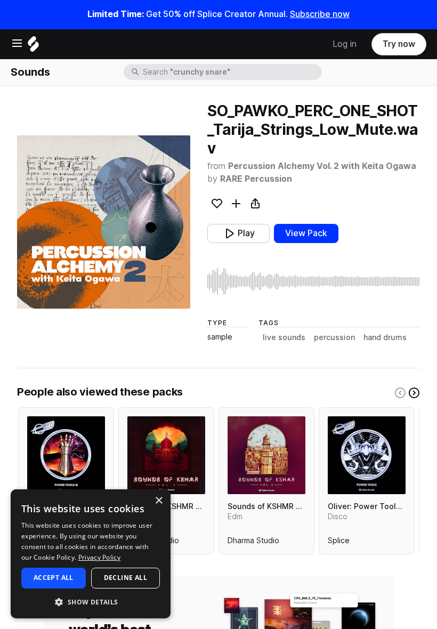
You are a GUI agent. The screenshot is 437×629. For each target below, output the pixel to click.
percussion (334, 337)
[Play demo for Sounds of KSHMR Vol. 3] (166, 455)
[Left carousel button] (400, 393)
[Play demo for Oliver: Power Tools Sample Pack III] (66, 455)
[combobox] (231, 72)
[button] (90, 601)
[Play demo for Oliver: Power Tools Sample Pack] (366, 455)
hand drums (385, 337)
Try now (399, 44)
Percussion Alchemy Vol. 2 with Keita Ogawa (322, 166)
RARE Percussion (256, 179)
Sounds (30, 72)
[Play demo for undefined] (103, 221)
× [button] (159, 501)
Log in (345, 44)
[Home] (33, 46)
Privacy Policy (99, 557)
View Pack (306, 233)
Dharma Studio (253, 542)
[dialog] (91, 553)
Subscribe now (320, 14)
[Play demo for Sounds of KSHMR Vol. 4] (266, 455)
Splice (339, 542)
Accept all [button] (54, 577)
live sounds (284, 337)
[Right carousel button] (414, 393)
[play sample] (313, 281)
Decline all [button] (125, 577)
